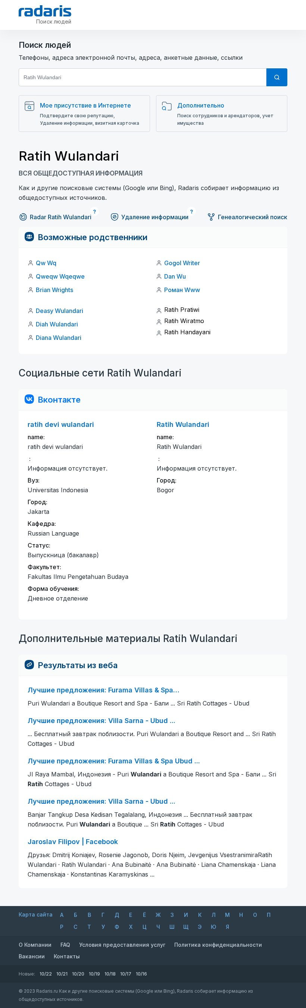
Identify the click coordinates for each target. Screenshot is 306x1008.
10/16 (141, 974)
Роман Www (182, 290)
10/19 (94, 974)
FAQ (65, 945)
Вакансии (32, 956)
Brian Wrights (54, 290)
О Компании (35, 945)
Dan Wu (175, 276)
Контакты (67, 956)
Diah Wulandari (57, 324)
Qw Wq (46, 263)
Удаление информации (154, 217)
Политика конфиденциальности (218, 945)
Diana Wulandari (58, 337)
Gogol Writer (182, 263)
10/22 (46, 974)
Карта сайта (36, 914)
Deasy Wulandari (59, 310)
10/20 (78, 974)
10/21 (62, 974)
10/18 (110, 974)
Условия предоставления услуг (122, 945)
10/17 (125, 974)
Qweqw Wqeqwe (60, 276)
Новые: (27, 974)
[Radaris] (45, 10)
